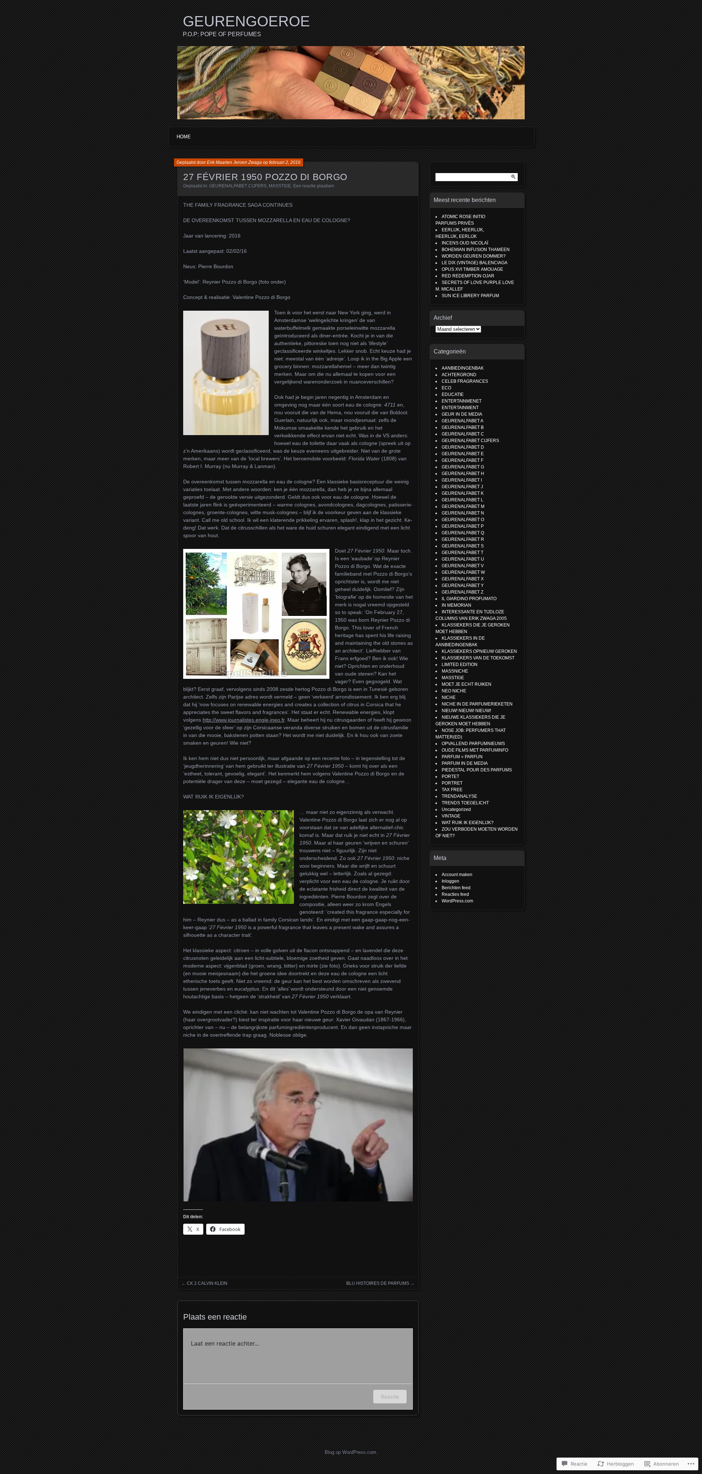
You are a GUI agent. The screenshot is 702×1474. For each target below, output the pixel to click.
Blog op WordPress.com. (351, 1452)
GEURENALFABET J (462, 486)
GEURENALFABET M (463, 506)
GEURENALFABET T (462, 552)
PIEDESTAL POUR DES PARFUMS (477, 769)
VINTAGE (451, 816)
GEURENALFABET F (462, 460)
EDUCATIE (453, 394)
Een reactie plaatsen (313, 185)
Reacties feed (455, 894)
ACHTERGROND (459, 374)
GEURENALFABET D (463, 447)
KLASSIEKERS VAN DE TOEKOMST (478, 658)
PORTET (450, 776)
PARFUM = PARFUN (462, 756)
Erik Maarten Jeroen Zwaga (234, 162)
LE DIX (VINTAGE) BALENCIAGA (475, 262)
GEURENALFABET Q (463, 532)
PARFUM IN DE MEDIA (465, 763)
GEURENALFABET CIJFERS (238, 185)
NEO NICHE (454, 690)
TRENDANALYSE (459, 796)
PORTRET (452, 783)
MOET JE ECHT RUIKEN (466, 684)
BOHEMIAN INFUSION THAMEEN (476, 249)
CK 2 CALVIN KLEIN (207, 1283)
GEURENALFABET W (463, 572)
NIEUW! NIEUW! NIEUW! (466, 710)
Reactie (390, 1396)
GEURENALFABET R (463, 539)
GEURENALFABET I (462, 480)
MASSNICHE (455, 671)
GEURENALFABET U (463, 559)
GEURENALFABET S (463, 546)
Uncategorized (456, 809)
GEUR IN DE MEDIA (462, 414)
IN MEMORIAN (456, 605)
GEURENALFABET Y (463, 585)
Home (184, 136)
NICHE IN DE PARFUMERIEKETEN (477, 704)
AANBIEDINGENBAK (463, 368)
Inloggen (450, 881)
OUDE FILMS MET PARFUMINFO (475, 750)
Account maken (457, 874)
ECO (446, 387)
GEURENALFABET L (462, 499)
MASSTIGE (280, 185)
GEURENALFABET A (462, 420)
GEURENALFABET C (463, 434)
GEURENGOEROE (246, 21)
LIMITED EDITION (460, 664)
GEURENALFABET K (463, 493)
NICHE (449, 697)
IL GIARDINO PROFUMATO (469, 598)
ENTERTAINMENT (460, 407)
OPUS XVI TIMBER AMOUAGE (472, 269)
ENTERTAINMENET (462, 401)
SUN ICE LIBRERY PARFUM (470, 295)
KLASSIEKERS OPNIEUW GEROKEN (479, 651)
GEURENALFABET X (463, 578)
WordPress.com (457, 901)
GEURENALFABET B (463, 427)
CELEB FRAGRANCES (465, 381)
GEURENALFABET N (463, 513)
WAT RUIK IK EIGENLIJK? (468, 822)
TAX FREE (452, 789)
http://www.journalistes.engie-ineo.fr (243, 720)
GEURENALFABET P (463, 526)
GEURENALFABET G (463, 466)
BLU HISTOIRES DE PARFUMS (377, 1283)
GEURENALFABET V (463, 565)
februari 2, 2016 (285, 162)
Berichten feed (456, 887)
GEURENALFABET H (463, 473)
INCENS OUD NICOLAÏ (465, 243)
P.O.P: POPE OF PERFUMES (222, 34)
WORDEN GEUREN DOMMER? (474, 256)
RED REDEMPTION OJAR (468, 275)
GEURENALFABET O (463, 519)
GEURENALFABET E (463, 453)
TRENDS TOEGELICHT (465, 802)
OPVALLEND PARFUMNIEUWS (473, 743)
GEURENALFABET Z (462, 592)
